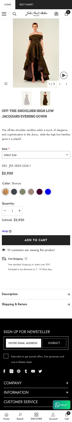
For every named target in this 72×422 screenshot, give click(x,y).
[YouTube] (33, 371)
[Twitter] (40, 371)
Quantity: (8, 203)
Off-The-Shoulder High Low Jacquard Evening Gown (28, 113)
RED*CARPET (27, 4)
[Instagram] (11, 371)
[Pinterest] (19, 371)
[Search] (14, 14)
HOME (7, 4)
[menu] (4, 14)
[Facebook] (4, 371)
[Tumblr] (26, 371)
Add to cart (36, 240)
